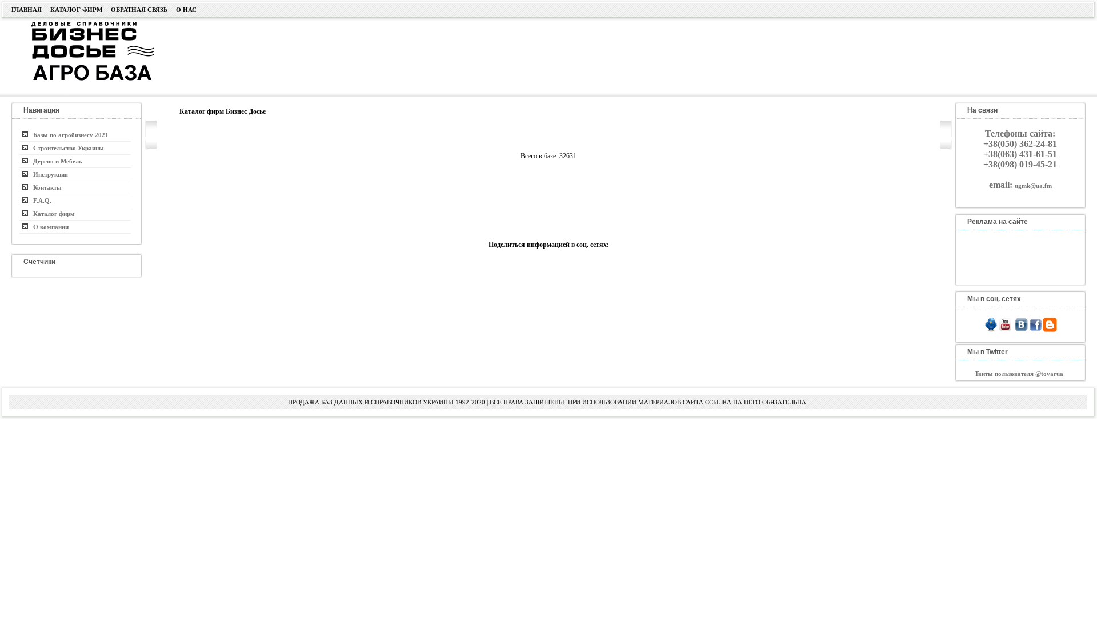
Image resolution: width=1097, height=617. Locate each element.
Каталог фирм (76, 9)
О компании (48, 226)
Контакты (45, 187)
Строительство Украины (66, 148)
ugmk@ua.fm (1033, 185)
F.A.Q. (39, 200)
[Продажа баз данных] (78, 25)
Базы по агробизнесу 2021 (68, 134)
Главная (26, 9)
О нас (186, 9)
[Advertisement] (540, 55)
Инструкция (48, 174)
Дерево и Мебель (55, 161)
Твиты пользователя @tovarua (1019, 373)
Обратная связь (139, 9)
